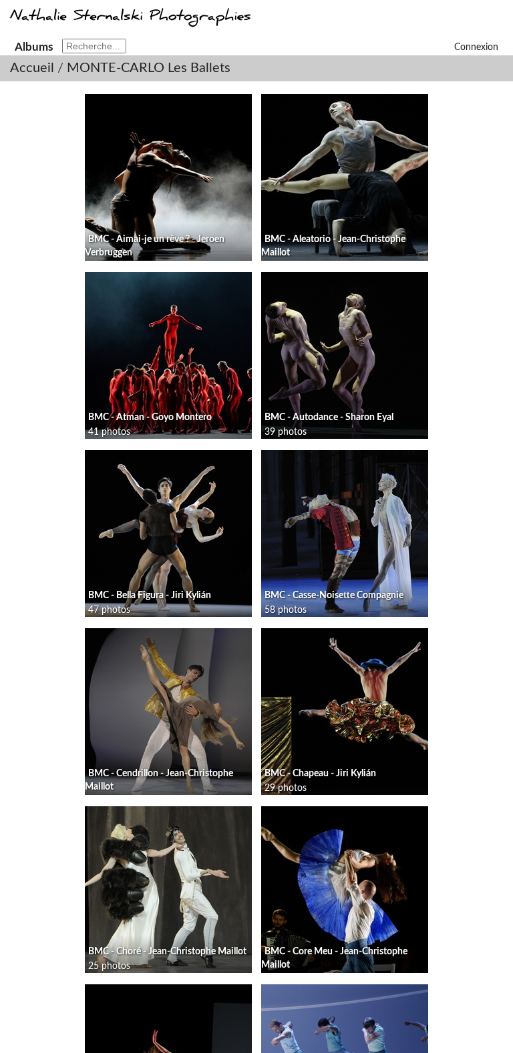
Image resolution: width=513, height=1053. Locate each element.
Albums (34, 47)
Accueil (32, 68)
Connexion (476, 47)
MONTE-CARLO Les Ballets (148, 68)
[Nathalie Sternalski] (129, 22)
